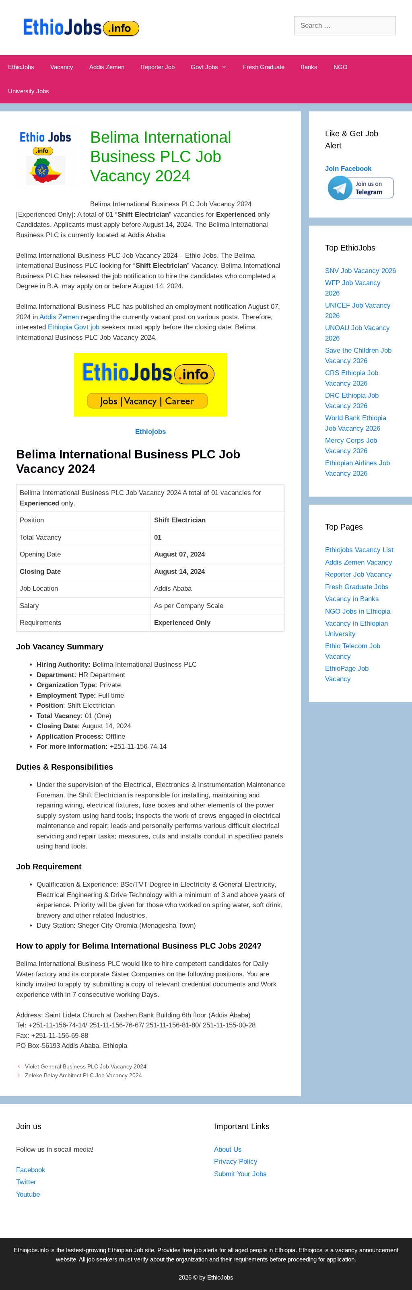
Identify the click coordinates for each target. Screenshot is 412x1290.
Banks (309, 67)
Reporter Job (157, 67)
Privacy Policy (236, 1161)
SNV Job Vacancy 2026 (360, 271)
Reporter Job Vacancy (358, 574)
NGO (341, 67)
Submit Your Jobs (240, 1174)
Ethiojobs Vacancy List (359, 550)
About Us (228, 1149)
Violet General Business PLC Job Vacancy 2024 (85, 1066)
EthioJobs (21, 67)
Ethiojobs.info (31, 1250)
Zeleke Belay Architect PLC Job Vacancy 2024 (83, 1075)
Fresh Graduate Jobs (357, 587)
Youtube (28, 1194)
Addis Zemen (106, 67)
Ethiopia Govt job (73, 327)
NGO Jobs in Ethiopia (358, 611)
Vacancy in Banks (352, 599)
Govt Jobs (204, 67)
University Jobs (28, 91)
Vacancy (61, 67)
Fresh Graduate (263, 67)
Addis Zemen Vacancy (358, 562)
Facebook (30, 1170)
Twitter (26, 1182)
